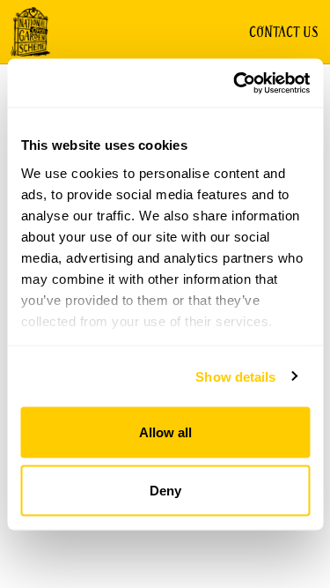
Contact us (284, 32)
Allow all (165, 432)
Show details (235, 375)
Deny (165, 489)
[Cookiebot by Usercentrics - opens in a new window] (235, 82)
